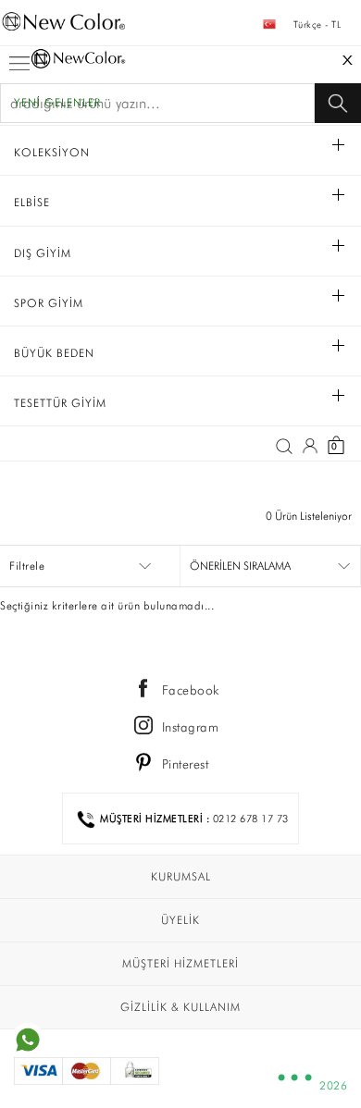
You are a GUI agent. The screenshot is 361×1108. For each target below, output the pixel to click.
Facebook (190, 690)
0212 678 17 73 (251, 818)
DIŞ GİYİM (42, 253)
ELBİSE (32, 202)
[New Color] (180, 27)
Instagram (190, 727)
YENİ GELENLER (57, 102)
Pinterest (185, 764)
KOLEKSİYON (52, 152)
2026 (333, 1085)
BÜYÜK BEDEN (54, 353)
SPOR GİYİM (48, 303)
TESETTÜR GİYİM (60, 403)
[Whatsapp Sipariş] (27, 1039)
